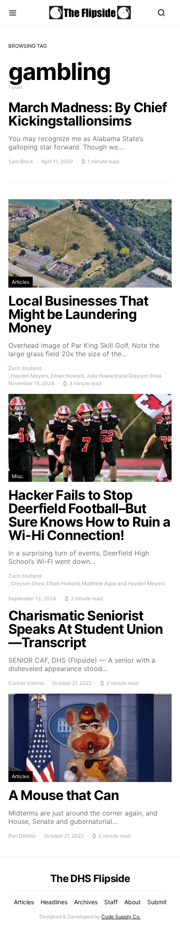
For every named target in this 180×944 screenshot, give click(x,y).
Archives (86, 901)
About (132, 901)
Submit (157, 901)
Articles (20, 282)
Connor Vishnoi (26, 683)
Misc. (18, 476)
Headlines (54, 901)
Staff (111, 901)
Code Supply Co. (121, 916)
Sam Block (20, 161)
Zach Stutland (24, 368)
